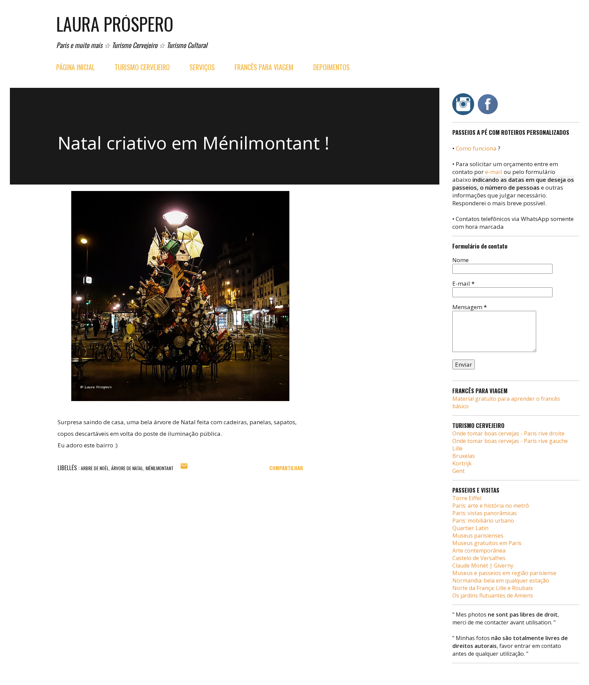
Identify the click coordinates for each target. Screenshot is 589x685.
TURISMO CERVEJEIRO (142, 67)
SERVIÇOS (202, 67)
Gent (458, 471)
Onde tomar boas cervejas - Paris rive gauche (510, 441)
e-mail (493, 172)
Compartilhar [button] (286, 468)
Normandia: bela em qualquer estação (500, 580)
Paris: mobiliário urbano (483, 520)
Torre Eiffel (466, 498)
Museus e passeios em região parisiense (504, 573)
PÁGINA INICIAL (75, 67)
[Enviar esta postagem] (184, 468)
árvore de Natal (127, 468)
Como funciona (476, 148)
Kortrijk (462, 463)
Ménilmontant (159, 468)
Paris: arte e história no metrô (490, 505)
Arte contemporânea (478, 550)
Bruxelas (463, 456)
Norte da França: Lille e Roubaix (492, 588)
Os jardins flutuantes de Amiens (492, 595)
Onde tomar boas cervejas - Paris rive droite (508, 433)
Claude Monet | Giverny (482, 565)
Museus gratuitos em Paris (487, 543)
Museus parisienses (477, 535)
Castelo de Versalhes (478, 558)
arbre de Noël (95, 468)
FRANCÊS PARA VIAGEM (264, 67)
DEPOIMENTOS (331, 67)
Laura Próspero (114, 24)
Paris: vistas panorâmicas (484, 513)
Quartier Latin (470, 528)
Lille (457, 448)
